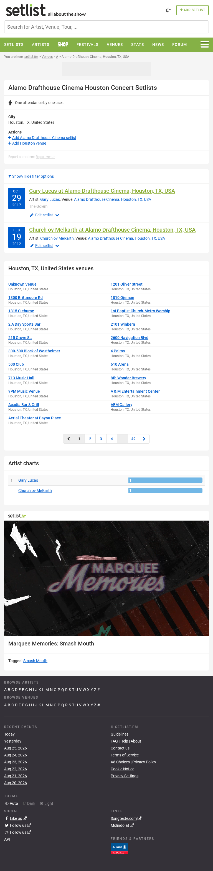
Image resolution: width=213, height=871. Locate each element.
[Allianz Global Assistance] (119, 848)
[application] (106, 578)
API (7, 839)
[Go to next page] (144, 439)
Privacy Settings (124, 776)
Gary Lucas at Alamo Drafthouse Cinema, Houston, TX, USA (102, 190)
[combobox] (106, 26)
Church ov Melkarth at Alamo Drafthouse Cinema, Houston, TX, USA (112, 229)
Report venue (45, 157)
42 (133, 439)
